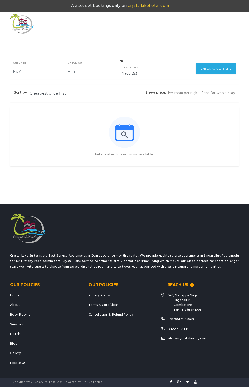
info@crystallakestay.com (187, 338)
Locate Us (18, 363)
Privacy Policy (99, 295)
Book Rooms (20, 315)
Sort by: (21, 92)
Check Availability (215, 68)
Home (14, 295)
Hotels (15, 334)
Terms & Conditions (103, 305)
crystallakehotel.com (148, 5)
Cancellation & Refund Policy (111, 315)
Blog (13, 344)
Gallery (15, 353)
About (15, 305)
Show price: (156, 92)
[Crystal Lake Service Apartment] (22, 24)
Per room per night (183, 93)
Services (16, 324)
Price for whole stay (218, 93)
